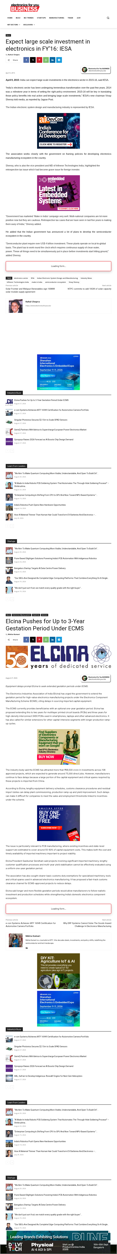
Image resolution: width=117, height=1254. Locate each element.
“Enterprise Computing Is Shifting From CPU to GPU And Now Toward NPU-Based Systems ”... (55, 495)
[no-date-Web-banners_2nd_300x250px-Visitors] (58, 148)
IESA (32, 278)
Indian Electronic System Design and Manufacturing (57, 278)
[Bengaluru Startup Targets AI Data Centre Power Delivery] (9, 570)
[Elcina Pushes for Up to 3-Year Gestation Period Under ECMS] (9, 402)
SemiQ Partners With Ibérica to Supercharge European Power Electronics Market (50, 430)
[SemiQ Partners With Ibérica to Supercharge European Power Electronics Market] (9, 431)
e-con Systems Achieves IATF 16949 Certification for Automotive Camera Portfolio (51, 410)
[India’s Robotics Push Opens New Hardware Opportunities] (9, 507)
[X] (33, 60)
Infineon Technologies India (18, 282)
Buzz (8, 35)
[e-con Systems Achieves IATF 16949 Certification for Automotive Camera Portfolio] (9, 412)
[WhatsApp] (46, 60)
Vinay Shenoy (74, 282)
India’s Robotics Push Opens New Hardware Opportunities (40, 505)
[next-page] (12, 451)
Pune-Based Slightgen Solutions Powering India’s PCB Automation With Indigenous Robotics (55, 558)
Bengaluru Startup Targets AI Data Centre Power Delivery (40, 568)
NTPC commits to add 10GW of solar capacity (89, 289)
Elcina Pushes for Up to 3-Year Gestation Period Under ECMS (41, 400)
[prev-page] (7, 451)
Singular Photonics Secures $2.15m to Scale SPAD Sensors (40, 420)
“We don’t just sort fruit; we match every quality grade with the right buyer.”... (48, 588)
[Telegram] (59, 60)
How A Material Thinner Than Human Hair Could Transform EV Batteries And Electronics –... (55, 515)
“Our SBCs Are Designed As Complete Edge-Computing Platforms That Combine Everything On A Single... (61, 578)
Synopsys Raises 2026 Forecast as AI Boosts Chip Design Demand (44, 439)
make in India (37, 282)
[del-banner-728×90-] (58, 1252)
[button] (108, 18)
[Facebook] (26, 60)
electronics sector (21, 278)
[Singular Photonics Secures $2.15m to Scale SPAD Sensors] (9, 422)
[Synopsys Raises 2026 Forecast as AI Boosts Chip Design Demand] (9, 441)
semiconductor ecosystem (55, 282)
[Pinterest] (39, 60)
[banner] (58, 389)
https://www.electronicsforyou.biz (38, 306)
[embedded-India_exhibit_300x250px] (58, 210)
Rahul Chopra (14, 55)
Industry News (86, 278)
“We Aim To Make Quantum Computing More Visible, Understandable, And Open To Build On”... (56, 473)
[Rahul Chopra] (16, 306)
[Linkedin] (52, 60)
